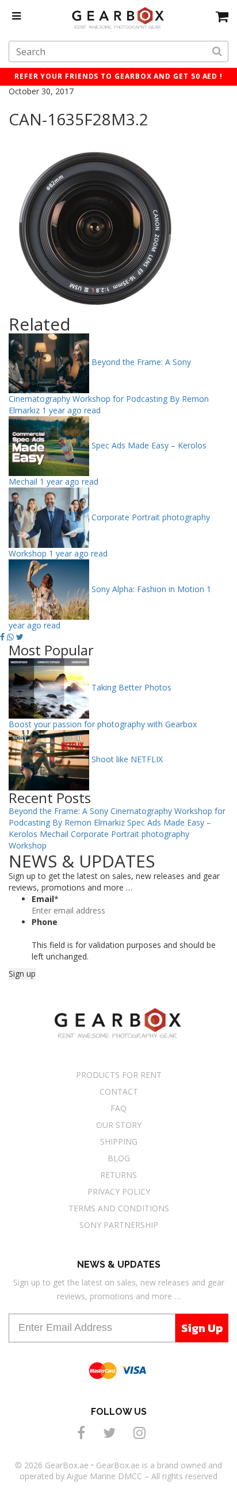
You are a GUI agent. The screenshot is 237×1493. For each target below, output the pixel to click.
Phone (45, 921)
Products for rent (119, 1074)
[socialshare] (83, 1432)
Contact (119, 1091)
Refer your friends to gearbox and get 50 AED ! (118, 76)
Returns (118, 1174)
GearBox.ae (67, 1465)
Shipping (118, 1141)
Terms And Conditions (118, 1208)
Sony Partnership (118, 1224)
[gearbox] (222, 16)
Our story (119, 1124)
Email (45, 898)
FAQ (118, 1108)
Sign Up (202, 1328)
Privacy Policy (118, 1191)
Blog (119, 1158)
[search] (217, 51)
